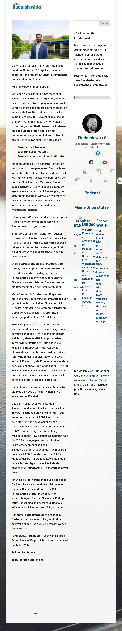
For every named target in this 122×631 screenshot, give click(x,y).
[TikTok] (98, 171)
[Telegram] (105, 180)
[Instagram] (85, 171)
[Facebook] (111, 171)
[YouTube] (104, 162)
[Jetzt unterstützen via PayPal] (97, 153)
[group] (85, 290)
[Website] (91, 162)
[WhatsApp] (77, 180)
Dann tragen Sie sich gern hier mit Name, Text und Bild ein (92, 380)
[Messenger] (91, 180)
